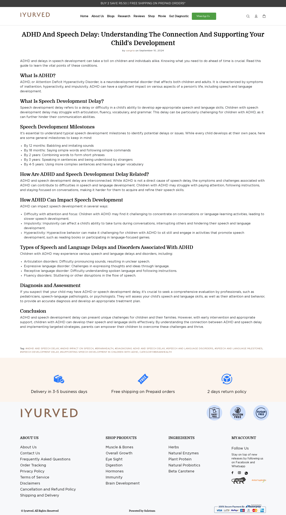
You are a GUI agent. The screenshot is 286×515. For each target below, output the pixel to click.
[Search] (249, 16)
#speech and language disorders (189, 348)
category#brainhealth (155, 352)
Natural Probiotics (184, 465)
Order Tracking (33, 465)
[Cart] (263, 16)
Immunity (114, 477)
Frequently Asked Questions (45, 459)
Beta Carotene (181, 471)
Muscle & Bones (119, 447)
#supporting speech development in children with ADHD (99, 352)
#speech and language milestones (238, 348)
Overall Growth (119, 453)
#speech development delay (39, 352)
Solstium (149, 510)
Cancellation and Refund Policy (48, 489)
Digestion (114, 465)
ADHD (25, 82)
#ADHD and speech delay (42, 348)
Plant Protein (180, 459)
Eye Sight (114, 459)
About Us (28, 447)
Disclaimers (30, 483)
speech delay (251, 322)
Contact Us (30, 453)
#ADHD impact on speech (77, 348)
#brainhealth (104, 348)
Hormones (115, 471)
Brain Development (123, 483)
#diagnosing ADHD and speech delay (140, 348)
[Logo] (35, 14)
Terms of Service (34, 477)
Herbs (173, 447)
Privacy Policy (32, 471)
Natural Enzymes (183, 453)
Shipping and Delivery (39, 495)
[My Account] (256, 16)
